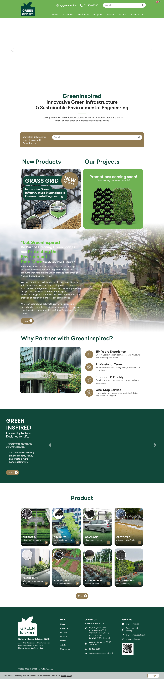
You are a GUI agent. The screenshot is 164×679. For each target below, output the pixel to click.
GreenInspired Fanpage (132, 629)
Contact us (137, 14)
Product (82, 14)
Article (122, 14)
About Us (68, 14)
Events (110, 14)
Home (55, 14)
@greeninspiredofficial (135, 634)
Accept (153, 675)
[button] (12, 49)
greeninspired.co (133, 639)
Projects (97, 14)
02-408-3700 (94, 649)
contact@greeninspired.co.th (101, 653)
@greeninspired (132, 623)
